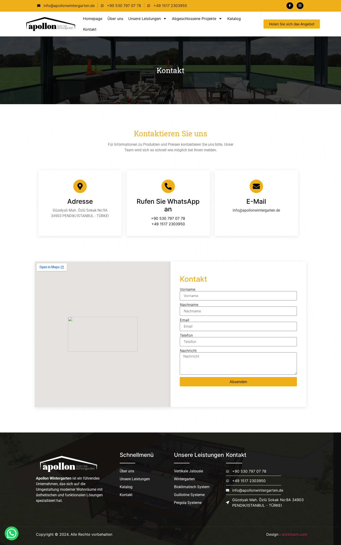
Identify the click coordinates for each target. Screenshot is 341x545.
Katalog (234, 18)
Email (184, 320)
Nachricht (188, 350)
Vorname (187, 289)
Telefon (186, 335)
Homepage (92, 18)
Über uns (115, 18)
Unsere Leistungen (144, 18)
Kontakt (90, 29)
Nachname (189, 304)
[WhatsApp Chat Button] (12, 533)
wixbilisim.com (294, 534)
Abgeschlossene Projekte (194, 18)
